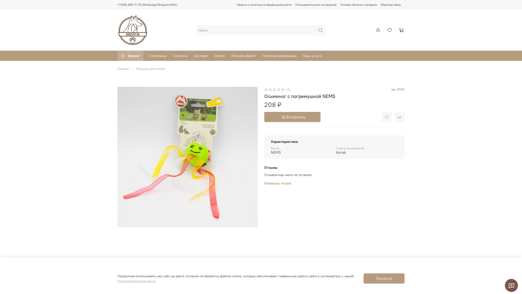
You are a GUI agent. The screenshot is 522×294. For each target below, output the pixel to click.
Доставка (201, 56)
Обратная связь (390, 5)
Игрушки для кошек (150, 69)
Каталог (134, 56)
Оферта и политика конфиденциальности (264, 5)
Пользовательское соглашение (316, 5)
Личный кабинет (243, 56)
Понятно (384, 278)
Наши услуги (312, 56)
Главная (123, 69)
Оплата (219, 56)
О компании (158, 56)
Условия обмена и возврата (358, 5)
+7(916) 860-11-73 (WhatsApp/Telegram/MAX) (147, 5)
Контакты (180, 56)
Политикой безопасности (136, 281)
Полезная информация (279, 56)
